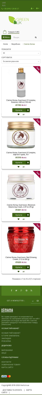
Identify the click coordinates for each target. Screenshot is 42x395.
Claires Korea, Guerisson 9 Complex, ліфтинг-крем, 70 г (21, 154)
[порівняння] (23, 114)
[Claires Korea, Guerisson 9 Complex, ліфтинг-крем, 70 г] (21, 134)
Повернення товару (11, 364)
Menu (7, 37)
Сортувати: (7, 57)
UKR (4, 3)
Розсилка (6, 341)
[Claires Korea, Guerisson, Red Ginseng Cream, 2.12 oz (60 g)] (21, 239)
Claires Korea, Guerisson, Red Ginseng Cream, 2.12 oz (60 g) (21, 258)
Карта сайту (7, 367)
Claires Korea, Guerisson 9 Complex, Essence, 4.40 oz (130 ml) (21, 101)
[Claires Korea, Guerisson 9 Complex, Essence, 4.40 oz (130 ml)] (21, 82)
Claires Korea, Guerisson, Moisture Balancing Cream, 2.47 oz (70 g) (21, 206)
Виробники (7, 350)
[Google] (21, 290)
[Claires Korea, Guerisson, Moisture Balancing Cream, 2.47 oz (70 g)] (21, 187)
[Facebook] (12, 290)
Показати (6, 49)
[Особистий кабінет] (32, 8)
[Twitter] (16, 290)
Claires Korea (29, 44)
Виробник (16, 44)
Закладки (6, 338)
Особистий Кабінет (11, 333)
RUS (3, 5)
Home (5, 44)
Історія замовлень (10, 335)
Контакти (6, 362)
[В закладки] (18, 114)
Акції (4, 353)
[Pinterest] (26, 290)
